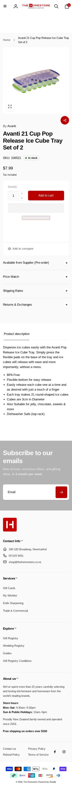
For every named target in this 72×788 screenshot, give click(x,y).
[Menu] (5, 6)
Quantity (12, 187)
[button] (36, 208)
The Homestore (30, 782)
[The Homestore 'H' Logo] (10, 530)
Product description (16, 334)
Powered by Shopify (47, 782)
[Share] (65, 120)
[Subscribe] (61, 492)
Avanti (9, 126)
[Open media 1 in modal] (36, 80)
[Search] (56, 6)
